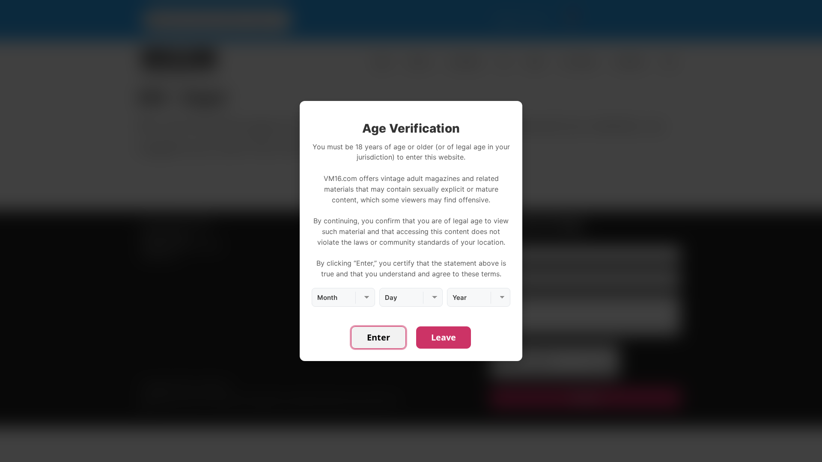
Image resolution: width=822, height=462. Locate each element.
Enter (378, 337)
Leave (443, 337)
